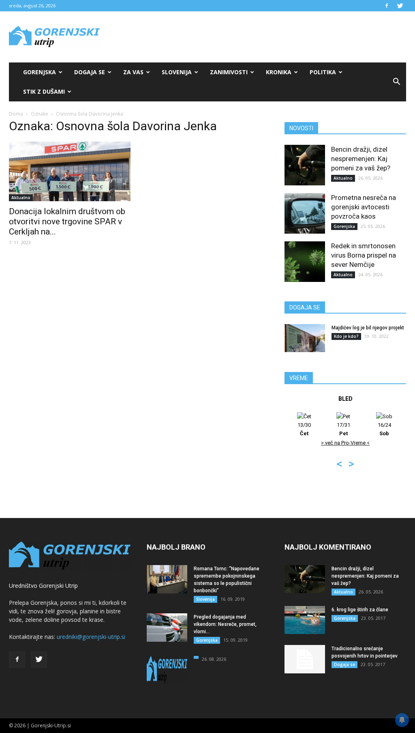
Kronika (278, 72)
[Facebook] (387, 5)
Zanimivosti (229, 72)
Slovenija (177, 72)
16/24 (384, 429)
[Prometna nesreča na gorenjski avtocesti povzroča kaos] (305, 213)
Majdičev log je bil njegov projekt (368, 328)
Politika (323, 72)
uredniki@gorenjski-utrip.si (91, 637)
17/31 (343, 429)
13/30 (304, 429)
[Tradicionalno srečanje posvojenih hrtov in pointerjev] (305, 659)
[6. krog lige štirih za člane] (305, 620)
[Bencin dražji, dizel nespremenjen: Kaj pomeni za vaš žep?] (305, 165)
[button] (396, 82)
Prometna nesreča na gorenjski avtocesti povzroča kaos (363, 206)
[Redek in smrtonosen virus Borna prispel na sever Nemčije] (305, 261)
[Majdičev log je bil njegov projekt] (305, 338)
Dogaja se (89, 72)
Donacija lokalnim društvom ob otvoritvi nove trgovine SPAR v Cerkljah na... (67, 221)
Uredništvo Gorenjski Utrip (43, 585)
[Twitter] (400, 5)
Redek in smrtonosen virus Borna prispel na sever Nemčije (363, 255)
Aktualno (20, 197)
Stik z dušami (44, 91)
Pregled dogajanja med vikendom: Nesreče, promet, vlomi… (225, 624)
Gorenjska (39, 72)
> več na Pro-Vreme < (345, 443)
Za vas (133, 72)
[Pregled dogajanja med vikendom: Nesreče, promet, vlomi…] (167, 627)
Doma (16, 113)
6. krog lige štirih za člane (360, 610)
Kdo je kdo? (346, 336)
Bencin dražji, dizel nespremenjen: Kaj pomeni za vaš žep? (360, 158)
